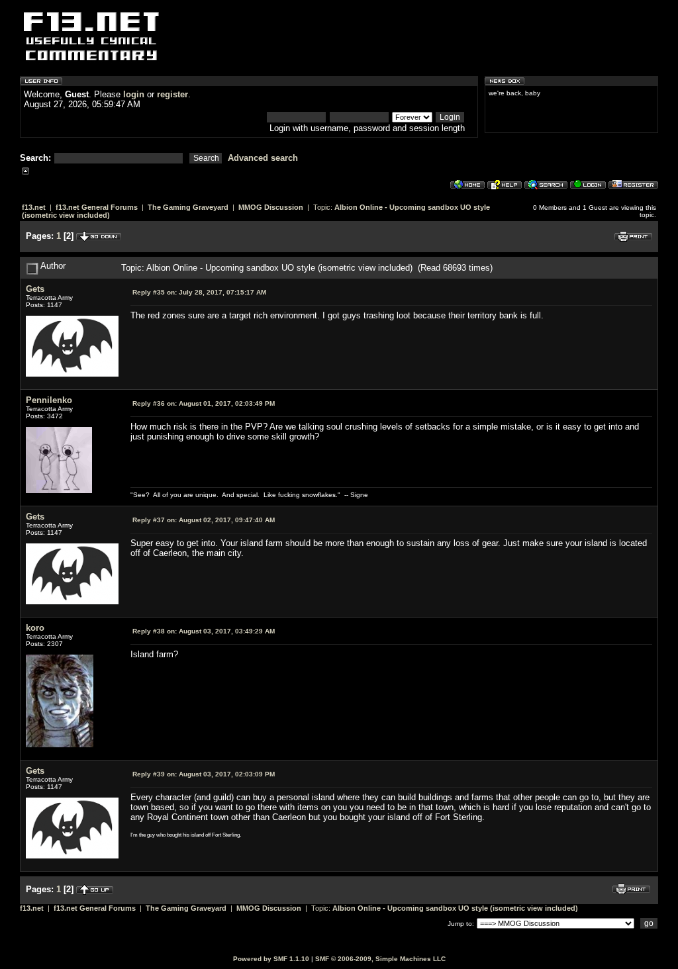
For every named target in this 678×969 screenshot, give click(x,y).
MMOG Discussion (270, 207)
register (172, 94)
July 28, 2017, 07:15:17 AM (199, 292)
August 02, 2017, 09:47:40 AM (203, 520)
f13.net (34, 207)
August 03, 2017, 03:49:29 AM (203, 631)
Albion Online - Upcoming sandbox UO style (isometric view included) (455, 908)
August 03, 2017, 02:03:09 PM (203, 774)
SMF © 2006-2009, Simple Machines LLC (380, 958)
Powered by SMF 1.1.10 (271, 958)
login (133, 94)
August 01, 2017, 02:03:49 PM (203, 403)
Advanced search (263, 158)
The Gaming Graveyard (188, 207)
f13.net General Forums (97, 207)
